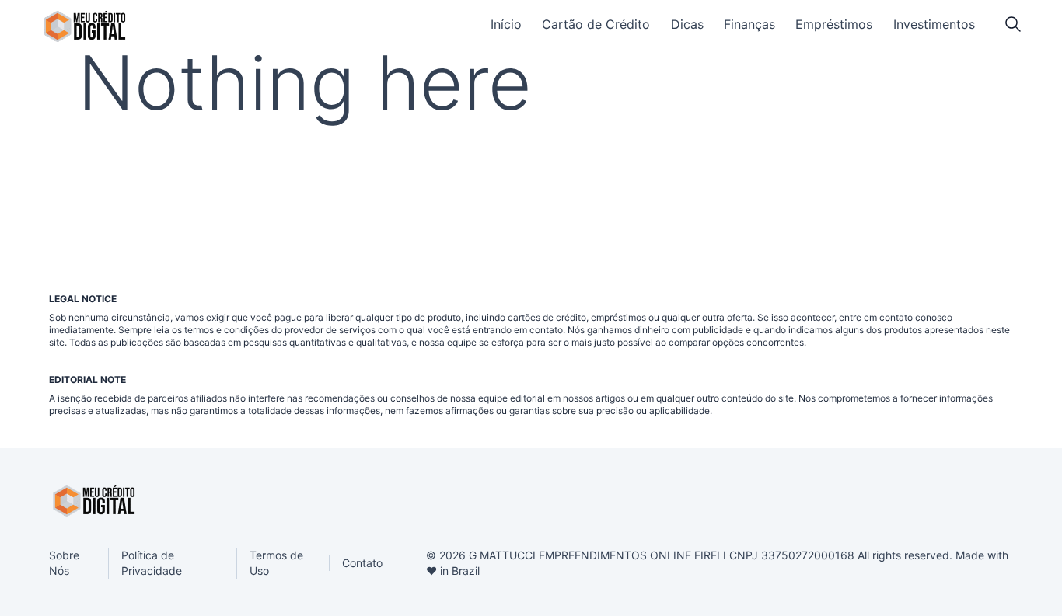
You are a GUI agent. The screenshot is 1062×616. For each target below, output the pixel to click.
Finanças (749, 24)
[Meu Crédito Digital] (84, 26)
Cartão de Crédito (596, 24)
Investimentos (934, 24)
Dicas (687, 24)
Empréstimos (833, 24)
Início (506, 24)
